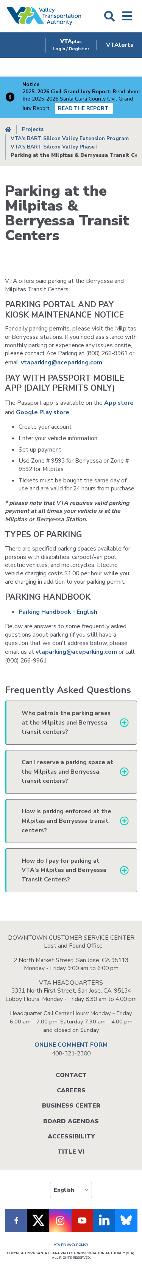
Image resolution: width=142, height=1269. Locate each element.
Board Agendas (71, 1121)
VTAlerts (119, 45)
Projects (33, 129)
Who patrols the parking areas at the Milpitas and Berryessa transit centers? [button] (66, 722)
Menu (127, 16)
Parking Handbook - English (59, 612)
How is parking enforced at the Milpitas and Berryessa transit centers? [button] (66, 820)
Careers (71, 1090)
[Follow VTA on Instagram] (60, 1220)
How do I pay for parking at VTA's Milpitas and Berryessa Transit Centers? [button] (64, 870)
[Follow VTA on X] (38, 1220)
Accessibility (71, 1136)
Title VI (71, 1152)
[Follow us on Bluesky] (126, 1220)
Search (109, 16)
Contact (71, 1075)
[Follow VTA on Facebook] (16, 1220)
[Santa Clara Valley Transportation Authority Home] (44, 16)
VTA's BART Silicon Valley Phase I (54, 146)
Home (8, 129)
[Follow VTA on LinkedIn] (104, 1220)
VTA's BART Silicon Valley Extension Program (70, 138)
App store (119, 403)
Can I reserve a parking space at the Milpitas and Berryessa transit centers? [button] (67, 771)
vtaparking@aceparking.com (61, 362)
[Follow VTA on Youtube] (82, 1220)
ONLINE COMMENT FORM (71, 1045)
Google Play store (42, 412)
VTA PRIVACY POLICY (71, 1244)
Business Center (71, 1105)
